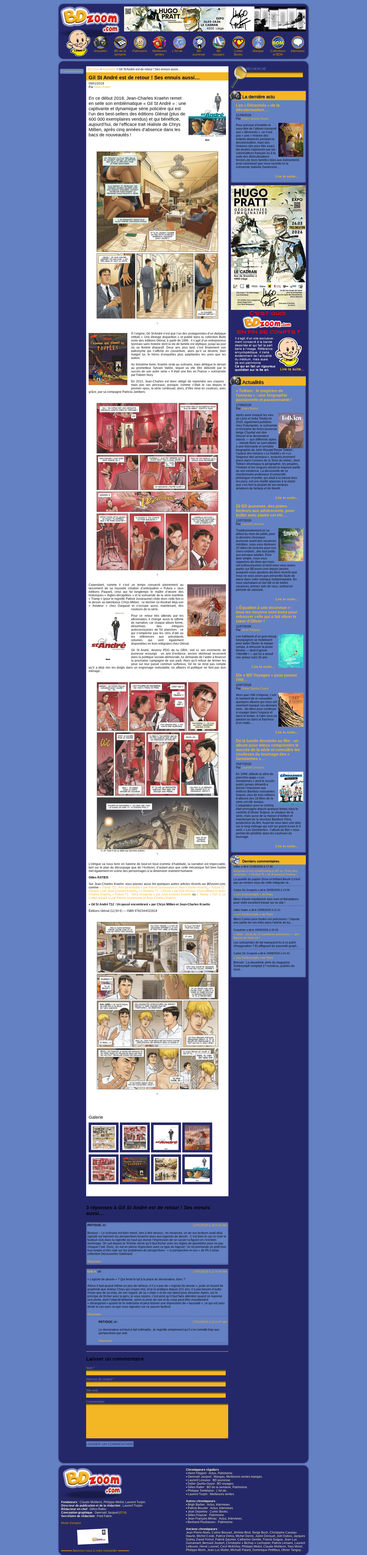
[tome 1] (135, 1183)
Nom (89, 1368)
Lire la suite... (286, 176)
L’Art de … (179, 51)
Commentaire (95, 1401)
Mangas (258, 51)
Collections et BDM (278, 52)
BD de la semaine (120, 52)
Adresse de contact (99, 1379)
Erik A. (92, 1271)
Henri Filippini (250, 630)
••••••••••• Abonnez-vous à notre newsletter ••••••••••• (95, 1551)
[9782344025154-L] (166, 1151)
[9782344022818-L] (197, 1183)
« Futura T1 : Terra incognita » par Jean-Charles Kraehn (151, 894)
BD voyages (218, 52)
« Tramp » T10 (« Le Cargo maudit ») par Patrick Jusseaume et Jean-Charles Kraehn (157, 896)
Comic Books (238, 52)
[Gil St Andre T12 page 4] (104, 1183)
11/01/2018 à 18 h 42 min (210, 1225)
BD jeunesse (199, 52)
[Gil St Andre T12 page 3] (166, 1183)
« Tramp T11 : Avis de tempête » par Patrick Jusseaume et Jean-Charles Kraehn (153, 887)
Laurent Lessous (252, 524)
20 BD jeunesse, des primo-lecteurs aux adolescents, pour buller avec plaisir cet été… (265, 510)
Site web (92, 1390)
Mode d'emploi (71, 1523)
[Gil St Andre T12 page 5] (135, 1151)
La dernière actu (258, 96)
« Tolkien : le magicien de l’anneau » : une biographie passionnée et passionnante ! (264, 395)
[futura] (197, 1151)
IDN (122, 1512)
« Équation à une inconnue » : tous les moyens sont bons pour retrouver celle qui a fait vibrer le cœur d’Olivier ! (266, 614)
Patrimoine (140, 51)
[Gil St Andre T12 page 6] (104, 1151)
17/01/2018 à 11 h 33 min (210, 1271)
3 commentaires (72, 71)
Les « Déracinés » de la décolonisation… (258, 107)
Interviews (298, 51)
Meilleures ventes (160, 52)
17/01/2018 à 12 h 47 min (209, 1322)
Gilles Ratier (249, 408)
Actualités (100, 51)
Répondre (94, 1261)
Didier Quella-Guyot (254, 118)
